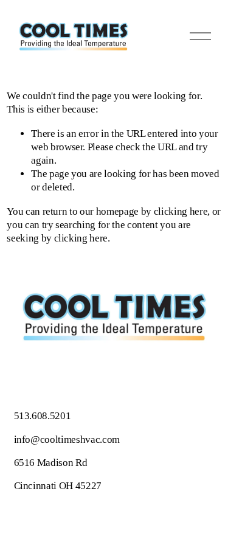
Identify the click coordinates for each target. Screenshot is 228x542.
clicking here (181, 211)
